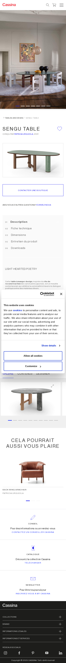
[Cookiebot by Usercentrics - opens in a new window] (41, 294)
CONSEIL (33, 524)
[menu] (61, 5)
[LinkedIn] (60, 654)
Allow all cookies (33, 355)
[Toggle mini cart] (54, 4)
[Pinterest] (33, 654)
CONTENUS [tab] (25, 373)
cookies (17, 310)
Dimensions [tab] (18, 235)
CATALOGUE (33, 554)
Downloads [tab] (17, 248)
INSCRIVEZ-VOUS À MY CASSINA (33, 594)
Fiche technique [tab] (21, 228)
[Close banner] (61, 294)
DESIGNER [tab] (43, 373)
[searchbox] (47, 5)
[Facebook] (19, 654)
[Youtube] (47, 654)
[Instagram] (5, 654)
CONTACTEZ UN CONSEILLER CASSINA (33, 532)
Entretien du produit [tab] (23, 241)
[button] (61, 5)
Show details (48, 345)
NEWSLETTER (33, 585)
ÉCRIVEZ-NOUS (44, 205)
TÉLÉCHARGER (33, 563)
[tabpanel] (33, 403)
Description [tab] (18, 222)
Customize (31, 366)
